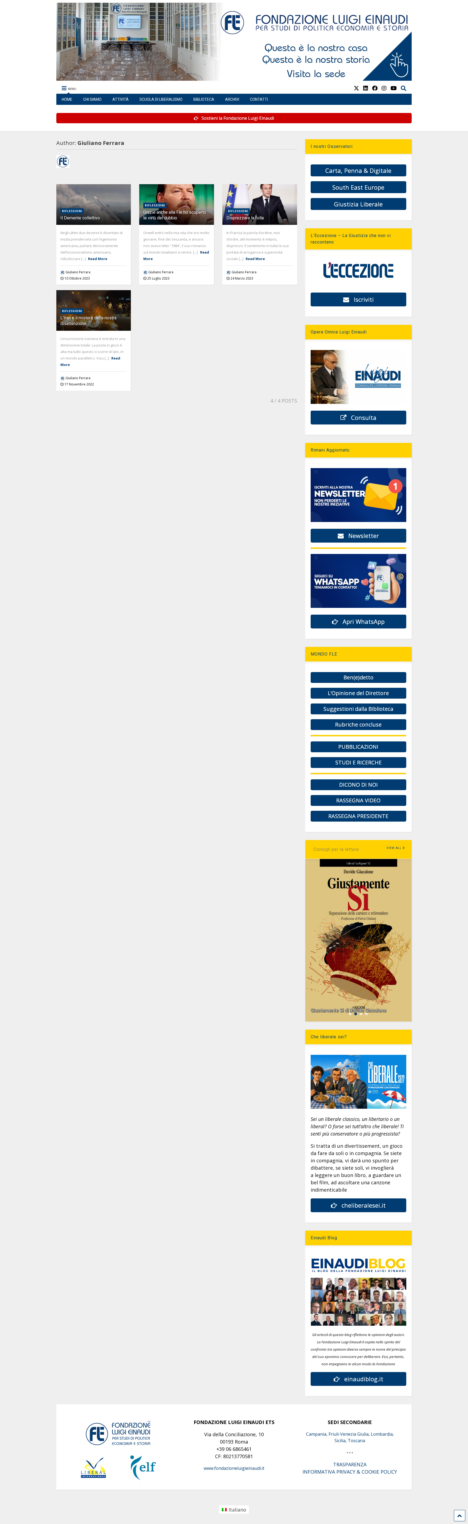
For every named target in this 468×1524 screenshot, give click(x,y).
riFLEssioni (72, 211)
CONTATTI (259, 99)
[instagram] (384, 88)
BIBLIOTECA (203, 99)
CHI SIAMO (92, 99)
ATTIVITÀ (120, 99)
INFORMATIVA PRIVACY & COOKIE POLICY (350, 1471)
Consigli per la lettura (336, 849)
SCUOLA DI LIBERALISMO (161, 99)
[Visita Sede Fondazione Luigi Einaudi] (234, 78)
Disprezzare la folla (245, 218)
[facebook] (375, 88)
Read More (97, 258)
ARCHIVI (232, 99)
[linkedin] (365, 88)
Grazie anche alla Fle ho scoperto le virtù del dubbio (174, 215)
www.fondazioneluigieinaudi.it (234, 1468)
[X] (356, 88)
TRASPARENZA (349, 1464)
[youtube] (394, 88)
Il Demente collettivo (80, 218)
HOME (67, 99)
